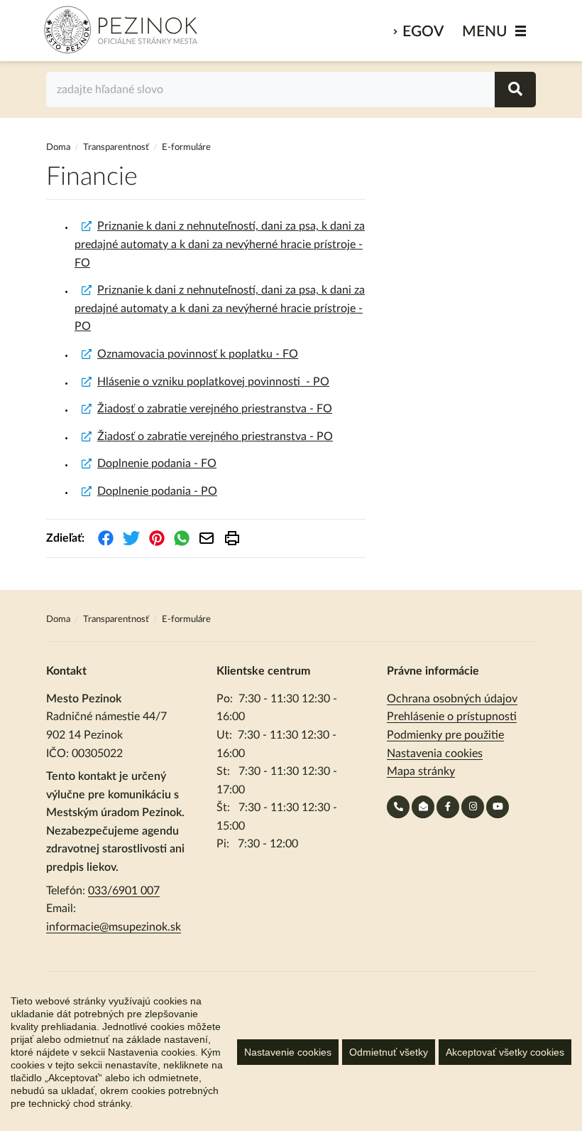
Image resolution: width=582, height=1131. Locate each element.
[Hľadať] (515, 89)
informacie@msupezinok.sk (113, 927)
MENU (484, 31)
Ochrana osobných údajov (452, 698)
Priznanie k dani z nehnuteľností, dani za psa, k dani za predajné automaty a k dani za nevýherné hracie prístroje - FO (220, 244)
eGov (423, 31)
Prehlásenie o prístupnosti (452, 716)
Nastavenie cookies (287, 1052)
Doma (59, 147)
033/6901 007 (124, 890)
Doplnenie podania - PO (157, 491)
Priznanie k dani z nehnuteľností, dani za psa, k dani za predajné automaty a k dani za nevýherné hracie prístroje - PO (220, 308)
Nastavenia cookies (435, 753)
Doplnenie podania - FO (156, 463)
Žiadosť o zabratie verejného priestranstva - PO (215, 436)
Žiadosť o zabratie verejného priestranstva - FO (214, 408)
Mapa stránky (421, 771)
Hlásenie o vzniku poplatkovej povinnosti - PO (213, 381)
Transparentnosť (116, 147)
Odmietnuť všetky (388, 1052)
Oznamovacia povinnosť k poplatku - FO (197, 354)
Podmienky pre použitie (445, 735)
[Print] (232, 538)
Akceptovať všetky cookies (505, 1052)
